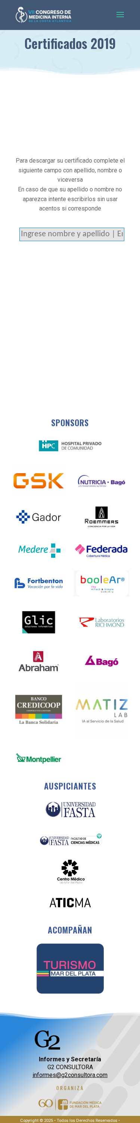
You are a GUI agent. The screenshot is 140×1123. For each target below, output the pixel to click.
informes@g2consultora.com (70, 1075)
